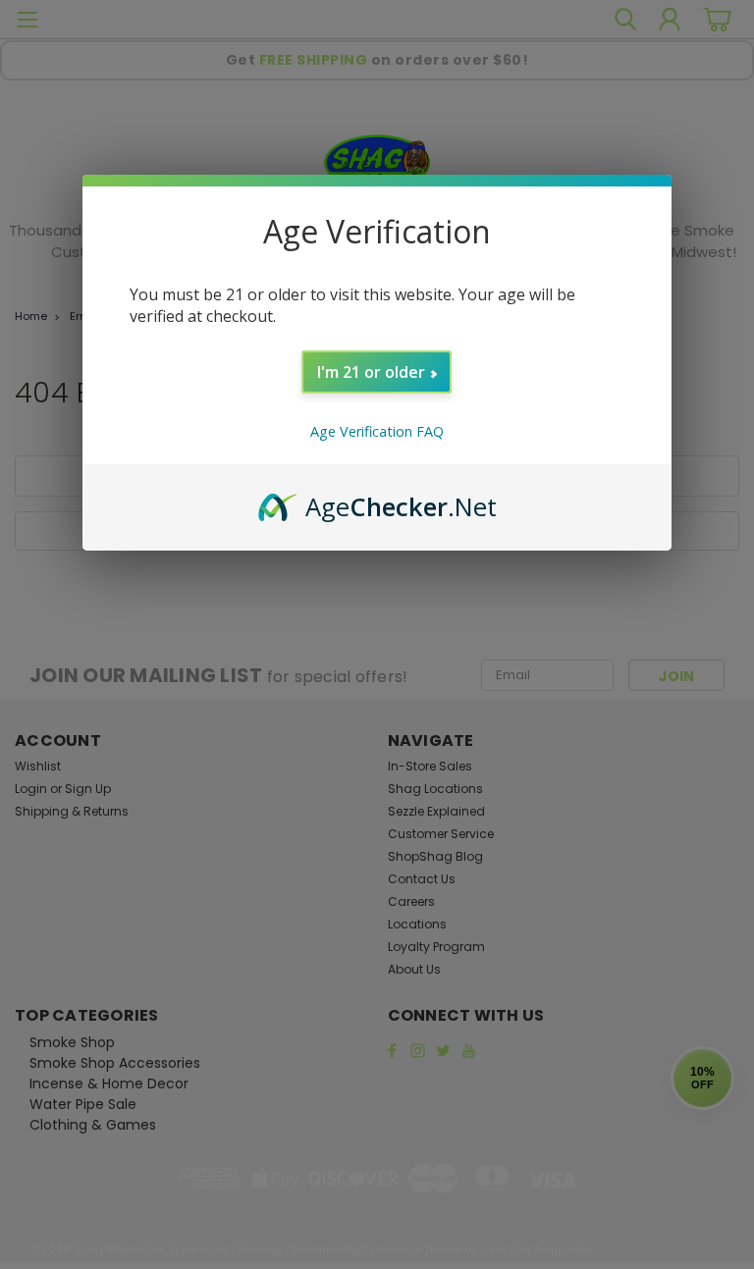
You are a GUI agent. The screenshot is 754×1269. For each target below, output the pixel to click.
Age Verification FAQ (377, 431)
